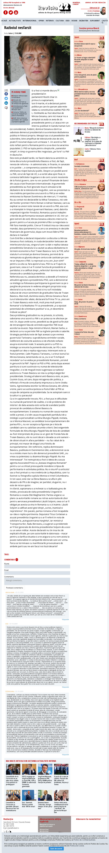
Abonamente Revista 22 (12, 5)
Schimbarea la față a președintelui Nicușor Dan (19, 108)
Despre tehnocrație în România (19, 96)
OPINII (41, 21)
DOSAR (74, 21)
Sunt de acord (56, 848)
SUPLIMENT (95, 21)
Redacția (102, 3)
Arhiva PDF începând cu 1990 (14, 2)
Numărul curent (76, 3)
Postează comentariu (14, 588)
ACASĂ (4, 21)
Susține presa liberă (89, 29)
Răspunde (65, 619)
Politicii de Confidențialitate (84, 840)
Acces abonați (8, 8)
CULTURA (60, 21)
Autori (95, 3)
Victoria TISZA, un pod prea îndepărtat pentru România (19, 114)
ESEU (68, 21)
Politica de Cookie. (77, 846)
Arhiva (88, 3)
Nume (6, 564)
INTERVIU (50, 21)
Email (6, 570)
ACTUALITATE (15, 21)
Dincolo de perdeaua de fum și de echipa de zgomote (20, 101)
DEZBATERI (83, 21)
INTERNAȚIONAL (30, 21)
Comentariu (9, 576)
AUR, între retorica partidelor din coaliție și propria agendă (20, 119)
